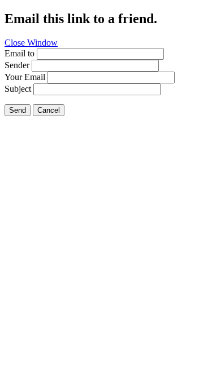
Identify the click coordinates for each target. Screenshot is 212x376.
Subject (18, 89)
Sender (17, 65)
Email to (19, 53)
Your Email (25, 77)
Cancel (48, 110)
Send (17, 110)
